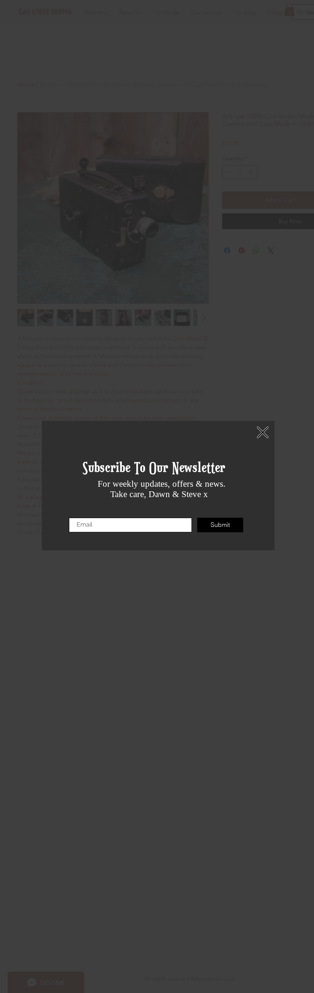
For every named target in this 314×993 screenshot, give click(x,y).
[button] (262, 432)
